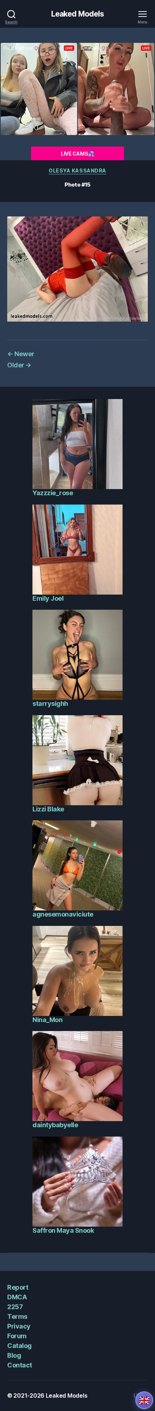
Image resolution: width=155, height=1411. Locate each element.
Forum (17, 1336)
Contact (19, 1365)
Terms (17, 1316)
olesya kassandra (77, 170)
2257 (15, 1307)
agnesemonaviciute (62, 914)
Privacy (19, 1326)
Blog (14, 1355)
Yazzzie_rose (52, 493)
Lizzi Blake (48, 809)
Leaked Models (77, 14)
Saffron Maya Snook (63, 1230)
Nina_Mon (47, 1019)
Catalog (19, 1345)
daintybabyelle (55, 1125)
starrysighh (50, 703)
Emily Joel (47, 598)
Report (17, 1287)
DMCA (17, 1297)
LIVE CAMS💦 (77, 154)
